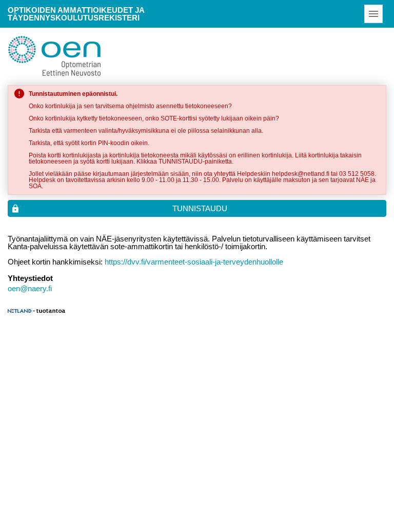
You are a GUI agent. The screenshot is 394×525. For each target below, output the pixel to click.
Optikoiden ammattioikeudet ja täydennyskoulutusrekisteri (76, 14)
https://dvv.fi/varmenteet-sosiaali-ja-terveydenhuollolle (194, 261)
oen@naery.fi (30, 288)
